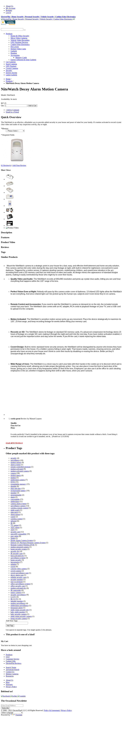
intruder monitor (17, 601)
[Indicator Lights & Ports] (10, 179)
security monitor (17, 579)
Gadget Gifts (10, 661)
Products (9, 81)
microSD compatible (18, 534)
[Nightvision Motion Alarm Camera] (17, 161)
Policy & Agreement (52, 710)
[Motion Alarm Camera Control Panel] (10, 206)
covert (13, 566)
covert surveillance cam (19, 573)
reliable (13, 564)
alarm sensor (15, 514)
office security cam (18, 586)
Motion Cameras (12, 674)
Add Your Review (19, 165)
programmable (16, 495)
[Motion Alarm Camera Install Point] (10, 199)
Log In (8, 13)
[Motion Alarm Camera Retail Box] (10, 219)
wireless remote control (19, 508)
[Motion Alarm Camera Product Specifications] (10, 226)
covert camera (16, 571)
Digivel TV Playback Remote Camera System (28, 543)
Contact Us (10, 672)
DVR (13, 482)
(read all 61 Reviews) (14, 443)
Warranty (9, 684)
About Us (9, 6)
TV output (14, 525)
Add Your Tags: (12, 621)
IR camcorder (16, 590)
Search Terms (11, 667)
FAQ (8, 657)
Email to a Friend (12, 112)
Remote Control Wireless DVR (22, 545)
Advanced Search (12, 670)
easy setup (14, 536)
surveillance (15, 460)
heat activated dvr (17, 556)
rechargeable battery (18, 491)
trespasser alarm (17, 608)
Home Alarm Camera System (22, 540)
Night (13, 538)
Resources (10, 676)
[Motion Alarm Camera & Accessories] (10, 212)
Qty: (2, 106)
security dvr (15, 551)
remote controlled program (21, 467)
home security (16, 560)
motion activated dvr (18, 588)
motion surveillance (18, 603)
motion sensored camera (20, 547)
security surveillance (18, 595)
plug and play (16, 488)
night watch (15, 510)
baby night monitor (18, 612)
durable (13, 486)
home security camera (19, 618)
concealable (15, 499)
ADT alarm (15, 527)
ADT (13, 530)
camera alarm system (18, 504)
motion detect (16, 475)
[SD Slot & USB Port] (10, 186)
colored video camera (19, 569)
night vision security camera (21, 616)
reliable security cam (18, 577)
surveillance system (18, 558)
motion (13, 478)
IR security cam (16, 553)
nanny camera (16, 592)
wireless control (16, 519)
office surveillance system (20, 584)
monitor (13, 493)
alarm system (15, 465)
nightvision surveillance (19, 605)
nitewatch (14, 512)
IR (11, 523)
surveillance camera (18, 506)
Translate (18, 715)
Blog (7, 682)
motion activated (17, 469)
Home (8, 79)
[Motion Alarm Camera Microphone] (10, 192)
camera (13, 473)
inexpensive (15, 562)
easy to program (17, 582)
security (13, 458)
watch (13, 517)
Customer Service (12, 659)
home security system (19, 549)
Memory (4, 129)
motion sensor (16, 462)
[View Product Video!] (12, 228)
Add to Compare (12, 110)
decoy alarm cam (17, 575)
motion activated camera (20, 471)
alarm (13, 497)
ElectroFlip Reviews (13, 663)
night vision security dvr (20, 610)
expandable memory (18, 484)
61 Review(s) (6, 165)
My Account (10, 8)
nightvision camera (18, 480)
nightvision (15, 501)
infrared (13, 521)
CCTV (13, 597)
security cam (15, 532)
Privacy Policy (11, 687)
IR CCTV (14, 599)
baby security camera (19, 614)
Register (9, 10)
